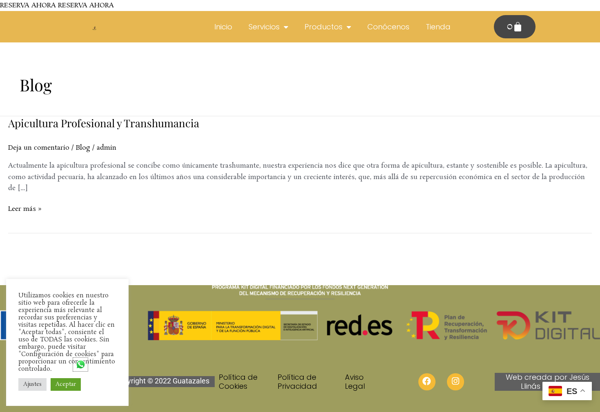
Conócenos (388, 27)
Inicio (223, 27)
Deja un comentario (38, 148)
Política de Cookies (238, 381)
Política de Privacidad (297, 381)
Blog (83, 148)
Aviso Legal (355, 381)
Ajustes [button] (32, 384)
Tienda (438, 27)
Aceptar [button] (66, 384)
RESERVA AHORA (28, 5)
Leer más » (25, 209)
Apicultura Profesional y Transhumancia (103, 123)
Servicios (264, 27)
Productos (323, 27)
